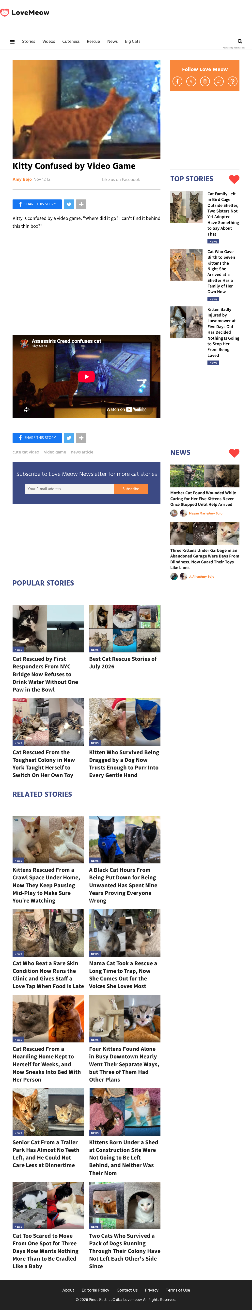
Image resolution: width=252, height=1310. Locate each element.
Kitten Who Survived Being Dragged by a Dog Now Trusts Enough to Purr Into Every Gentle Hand (124, 763)
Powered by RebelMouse (234, 47)
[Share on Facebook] (37, 204)
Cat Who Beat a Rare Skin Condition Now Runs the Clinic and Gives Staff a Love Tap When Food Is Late (48, 974)
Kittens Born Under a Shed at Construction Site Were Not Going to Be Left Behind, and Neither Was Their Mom (123, 1157)
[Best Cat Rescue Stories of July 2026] (125, 628)
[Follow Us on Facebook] (177, 81)
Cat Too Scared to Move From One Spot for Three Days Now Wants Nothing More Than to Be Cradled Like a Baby (46, 1251)
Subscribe (131, 489)
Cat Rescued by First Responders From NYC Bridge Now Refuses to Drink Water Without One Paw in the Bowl (45, 674)
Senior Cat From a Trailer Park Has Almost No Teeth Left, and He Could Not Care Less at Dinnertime (46, 1153)
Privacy (151, 1290)
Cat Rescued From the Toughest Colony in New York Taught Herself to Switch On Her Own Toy (44, 763)
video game (55, 452)
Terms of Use (178, 1290)
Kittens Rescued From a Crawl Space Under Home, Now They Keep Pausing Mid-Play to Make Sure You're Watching (46, 885)
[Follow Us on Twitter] (191, 81)
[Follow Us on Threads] (232, 81)
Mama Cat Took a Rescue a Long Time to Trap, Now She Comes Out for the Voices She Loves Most (123, 974)
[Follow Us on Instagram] (205, 81)
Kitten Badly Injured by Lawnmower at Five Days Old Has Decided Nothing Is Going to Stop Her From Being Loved (223, 332)
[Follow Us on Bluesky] (219, 81)
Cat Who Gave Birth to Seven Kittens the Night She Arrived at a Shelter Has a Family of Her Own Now (221, 272)
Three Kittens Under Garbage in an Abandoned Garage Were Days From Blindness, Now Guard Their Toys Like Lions (204, 558)
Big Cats (132, 41)
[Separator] (81, 204)
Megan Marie (198, 513)
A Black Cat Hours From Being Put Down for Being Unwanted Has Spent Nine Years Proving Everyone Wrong (123, 885)
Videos (48, 41)
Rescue (93, 41)
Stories (28, 41)
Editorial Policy (95, 1290)
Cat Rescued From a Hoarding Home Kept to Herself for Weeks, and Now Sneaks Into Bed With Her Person (47, 1064)
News (112, 41)
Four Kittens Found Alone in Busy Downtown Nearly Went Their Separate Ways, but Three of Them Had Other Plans (124, 1064)
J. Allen (194, 576)
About (68, 1290)
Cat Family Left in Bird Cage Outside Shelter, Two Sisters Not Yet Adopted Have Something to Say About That (223, 214)
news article (82, 452)
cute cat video (26, 452)
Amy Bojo (22, 180)
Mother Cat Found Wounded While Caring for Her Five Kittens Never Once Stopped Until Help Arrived (203, 498)
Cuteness (70, 41)
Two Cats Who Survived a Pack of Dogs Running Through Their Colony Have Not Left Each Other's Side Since (124, 1251)
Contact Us (127, 1290)
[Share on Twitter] (69, 204)
